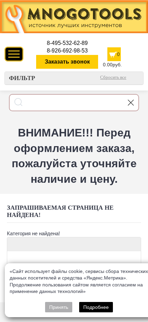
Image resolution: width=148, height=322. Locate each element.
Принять (58, 307)
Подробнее (96, 307)
